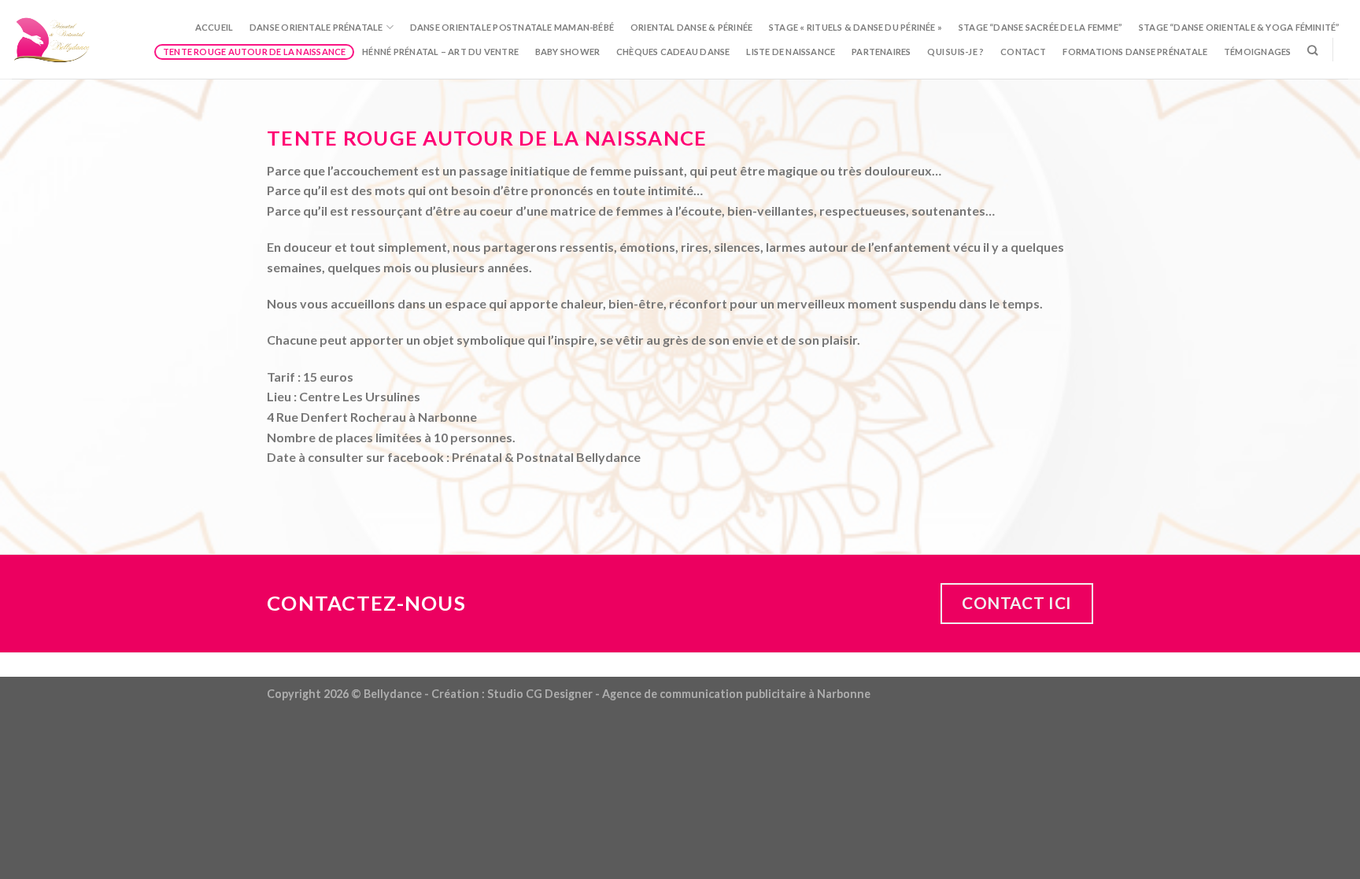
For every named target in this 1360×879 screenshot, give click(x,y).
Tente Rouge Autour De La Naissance (254, 51)
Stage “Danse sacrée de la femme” (1040, 27)
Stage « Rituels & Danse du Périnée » (855, 27)
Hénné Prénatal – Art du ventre (440, 51)
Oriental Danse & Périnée (691, 27)
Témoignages (1257, 51)
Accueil (214, 27)
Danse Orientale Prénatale (316, 27)
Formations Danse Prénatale (1134, 51)
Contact (1023, 51)
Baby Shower (567, 51)
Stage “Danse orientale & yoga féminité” (1239, 27)
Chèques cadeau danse (673, 51)
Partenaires (881, 51)
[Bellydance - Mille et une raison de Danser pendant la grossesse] (53, 39)
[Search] (1312, 50)
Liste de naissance (790, 51)
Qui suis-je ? (955, 51)
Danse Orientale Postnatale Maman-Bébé (512, 27)
